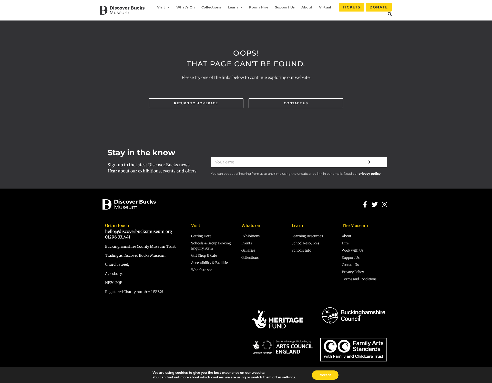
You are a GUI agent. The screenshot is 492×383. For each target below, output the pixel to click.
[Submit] (369, 162)
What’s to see (201, 270)
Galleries (248, 250)
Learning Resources (307, 236)
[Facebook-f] (365, 204)
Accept (325, 374)
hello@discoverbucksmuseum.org (138, 231)
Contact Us (350, 265)
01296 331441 (117, 237)
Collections (211, 7)
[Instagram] (384, 204)
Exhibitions (250, 236)
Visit (161, 7)
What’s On (185, 7)
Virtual (325, 7)
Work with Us (352, 250)
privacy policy (369, 173)
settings (288, 377)
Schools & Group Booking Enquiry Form (211, 246)
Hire (345, 243)
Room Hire (258, 7)
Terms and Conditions (359, 279)
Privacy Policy (353, 272)
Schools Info (301, 250)
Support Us (285, 7)
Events (246, 243)
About (306, 7)
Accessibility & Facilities (210, 263)
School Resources (305, 243)
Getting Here (201, 236)
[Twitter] (375, 204)
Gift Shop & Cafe (204, 255)
